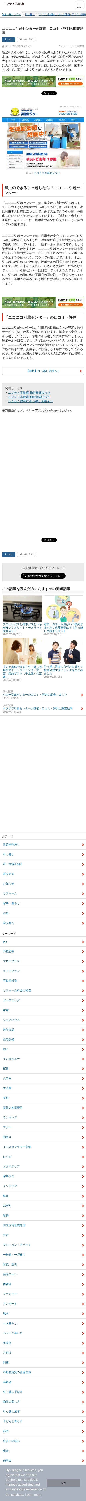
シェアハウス (11, 1019)
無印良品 (8, 1029)
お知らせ (8, 883)
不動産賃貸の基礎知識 (17, 1372)
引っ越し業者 (11, 1411)
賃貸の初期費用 (13, 1107)
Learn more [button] (33, 1494)
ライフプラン (11, 970)
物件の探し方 (11, 1401)
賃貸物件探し (11, 844)
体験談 (7, 1284)
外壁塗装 (8, 951)
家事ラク (8, 1176)
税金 (6, 1450)
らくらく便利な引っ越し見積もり (30, 401)
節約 (6, 1431)
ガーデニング (11, 1000)
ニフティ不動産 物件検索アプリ (29, 397)
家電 (6, 1010)
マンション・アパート (17, 1244)
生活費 (7, 1088)
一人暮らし (10, 1323)
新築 (6, 1215)
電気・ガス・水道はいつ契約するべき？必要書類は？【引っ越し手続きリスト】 (63, 629)
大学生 (7, 1078)
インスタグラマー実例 (17, 1146)
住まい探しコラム (11, 14)
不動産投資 (10, 980)
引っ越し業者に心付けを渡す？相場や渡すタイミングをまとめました (63, 671)
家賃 (6, 1068)
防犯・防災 (10, 1264)
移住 (6, 1195)
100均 (7, 1205)
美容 (6, 1097)
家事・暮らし (11, 903)
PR (5, 941)
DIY (5, 1049)
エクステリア (11, 1166)
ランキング (10, 1117)
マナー (7, 1127)
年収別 (7, 1342)
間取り (7, 1137)
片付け (7, 1352)
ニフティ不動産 (15, 3)
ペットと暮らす (13, 1333)
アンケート (10, 1303)
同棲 (6, 1362)
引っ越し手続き (13, 1391)
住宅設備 (8, 1039)
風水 (6, 1313)
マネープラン (11, 961)
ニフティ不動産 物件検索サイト (29, 392)
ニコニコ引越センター (47, 173)
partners (11, 1479)
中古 (6, 1235)
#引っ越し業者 (26, 39)
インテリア (10, 1186)
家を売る (8, 873)
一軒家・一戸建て (14, 1254)
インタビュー (11, 1058)
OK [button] (63, 1482)
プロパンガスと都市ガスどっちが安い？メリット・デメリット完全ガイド (22, 629)
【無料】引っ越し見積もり (43, 370)
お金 (6, 913)
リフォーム (10, 893)
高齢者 (7, 1382)
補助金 (7, 1460)
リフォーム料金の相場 (17, 990)
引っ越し (30, 14)
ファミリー (10, 1293)
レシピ (7, 1156)
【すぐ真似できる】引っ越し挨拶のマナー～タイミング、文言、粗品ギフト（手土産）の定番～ (22, 673)
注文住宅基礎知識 (14, 1225)
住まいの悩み (11, 1440)
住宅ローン (10, 1274)
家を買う (8, 922)
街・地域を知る (13, 864)
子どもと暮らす (13, 1421)
